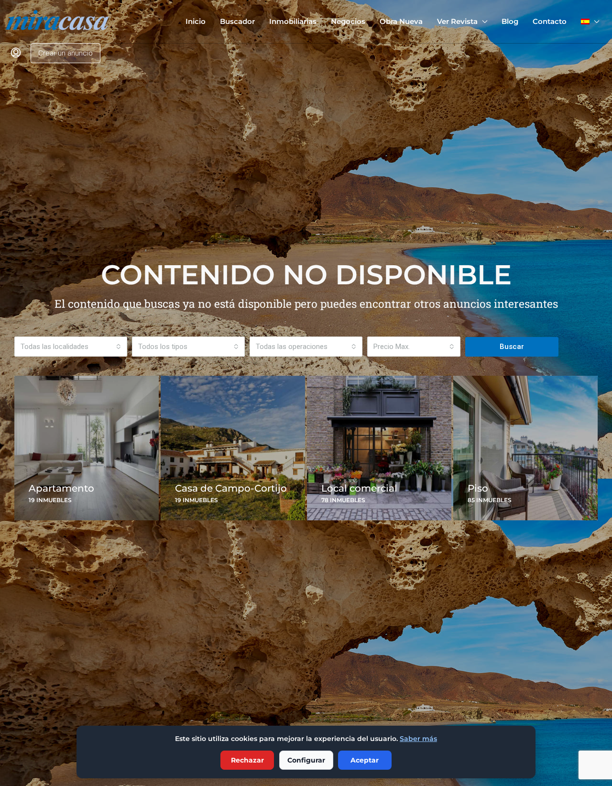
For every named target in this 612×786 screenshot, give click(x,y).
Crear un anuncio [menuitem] (65, 53)
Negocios (348, 21)
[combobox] (70, 347)
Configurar (306, 760)
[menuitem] (16, 53)
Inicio (196, 21)
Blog (510, 21)
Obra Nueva (401, 21)
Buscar (512, 346)
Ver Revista (457, 21)
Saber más (418, 738)
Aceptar (364, 760)
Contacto (550, 21)
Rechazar (247, 760)
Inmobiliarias (293, 21)
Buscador (237, 21)
